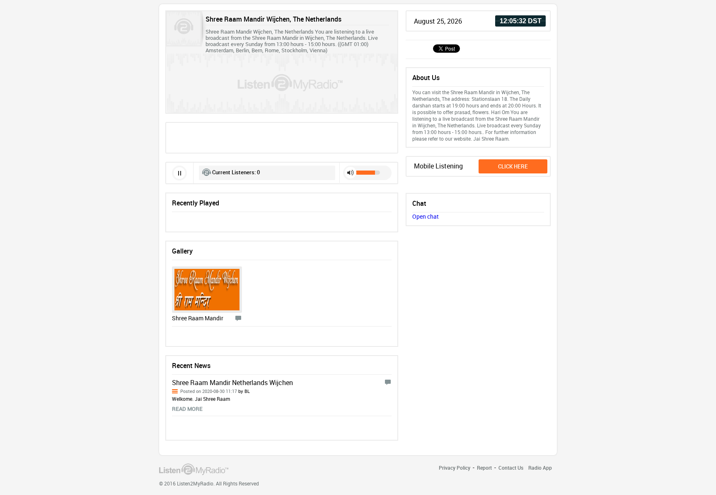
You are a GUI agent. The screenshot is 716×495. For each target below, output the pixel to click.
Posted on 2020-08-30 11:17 (215, 391)
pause (179, 173)
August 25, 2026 (438, 21)
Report (484, 467)
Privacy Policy (454, 467)
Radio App (540, 467)
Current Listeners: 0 (236, 172)
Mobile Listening (438, 166)
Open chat (425, 216)
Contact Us (510, 467)
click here (513, 166)
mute (350, 172)
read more (187, 408)
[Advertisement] (281, 136)
